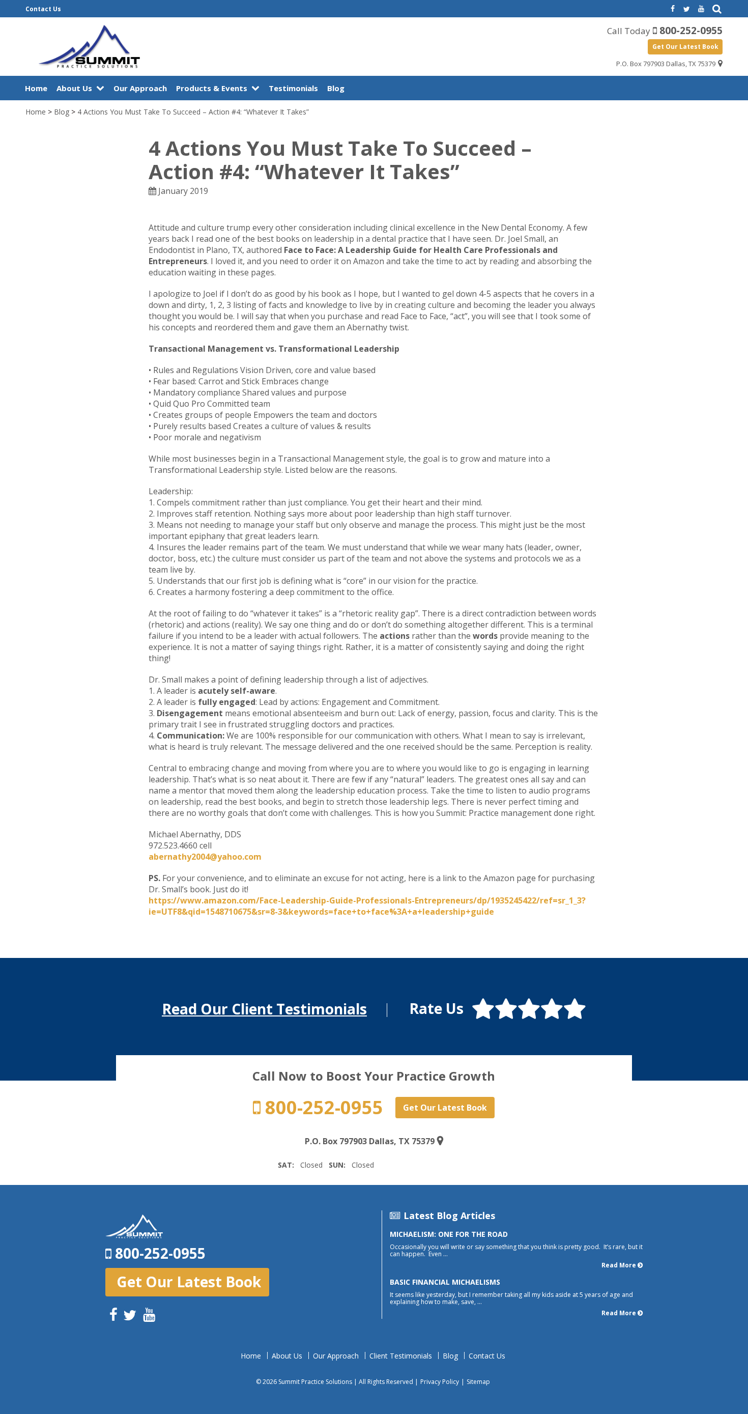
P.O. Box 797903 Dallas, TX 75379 (665, 63)
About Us (74, 88)
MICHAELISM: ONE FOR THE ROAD (449, 1234)
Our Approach (140, 88)
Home (36, 88)
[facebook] (672, 9)
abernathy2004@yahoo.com (205, 856)
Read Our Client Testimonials (264, 1008)
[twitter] (686, 9)
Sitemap (478, 1381)
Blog (335, 88)
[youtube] (701, 9)
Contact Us (43, 9)
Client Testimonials (400, 1356)
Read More (618, 1265)
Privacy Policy (439, 1381)
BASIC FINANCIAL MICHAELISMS (445, 1282)
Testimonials (293, 88)
